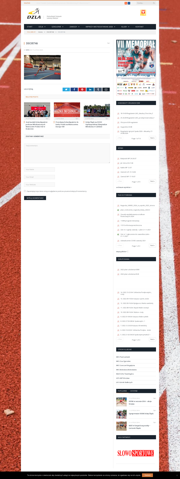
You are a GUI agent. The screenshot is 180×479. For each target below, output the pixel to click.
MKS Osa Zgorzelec (123, 361)
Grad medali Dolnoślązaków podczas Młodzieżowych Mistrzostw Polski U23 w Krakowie (64, 3)
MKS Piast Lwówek (123, 357)
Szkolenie (56, 26)
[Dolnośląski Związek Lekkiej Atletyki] (45, 14)
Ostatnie (134, 391)
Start (29, 26)
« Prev (120, 138)
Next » (152, 138)
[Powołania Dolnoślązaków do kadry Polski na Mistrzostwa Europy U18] (67, 111)
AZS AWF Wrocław (122, 378)
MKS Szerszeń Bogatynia (125, 365)
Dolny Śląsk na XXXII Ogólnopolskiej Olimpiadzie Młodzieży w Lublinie (96, 124)
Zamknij (147, 475)
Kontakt (139, 26)
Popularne (122, 391)
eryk (27, 50)
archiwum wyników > (124, 187)
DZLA (41, 26)
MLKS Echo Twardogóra (125, 374)
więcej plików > (121, 251)
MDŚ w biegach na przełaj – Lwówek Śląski (139, 426)
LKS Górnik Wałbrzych (124, 382)
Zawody (73, 26)
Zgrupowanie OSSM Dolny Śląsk (141, 413)
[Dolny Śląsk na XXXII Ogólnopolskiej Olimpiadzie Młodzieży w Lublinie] (97, 111)
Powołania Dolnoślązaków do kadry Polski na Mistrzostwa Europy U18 (67, 124)
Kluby (124, 26)
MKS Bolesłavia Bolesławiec (126, 370)
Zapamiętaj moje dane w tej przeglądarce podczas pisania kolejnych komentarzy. (57, 191)
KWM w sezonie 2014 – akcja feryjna (140, 402)
